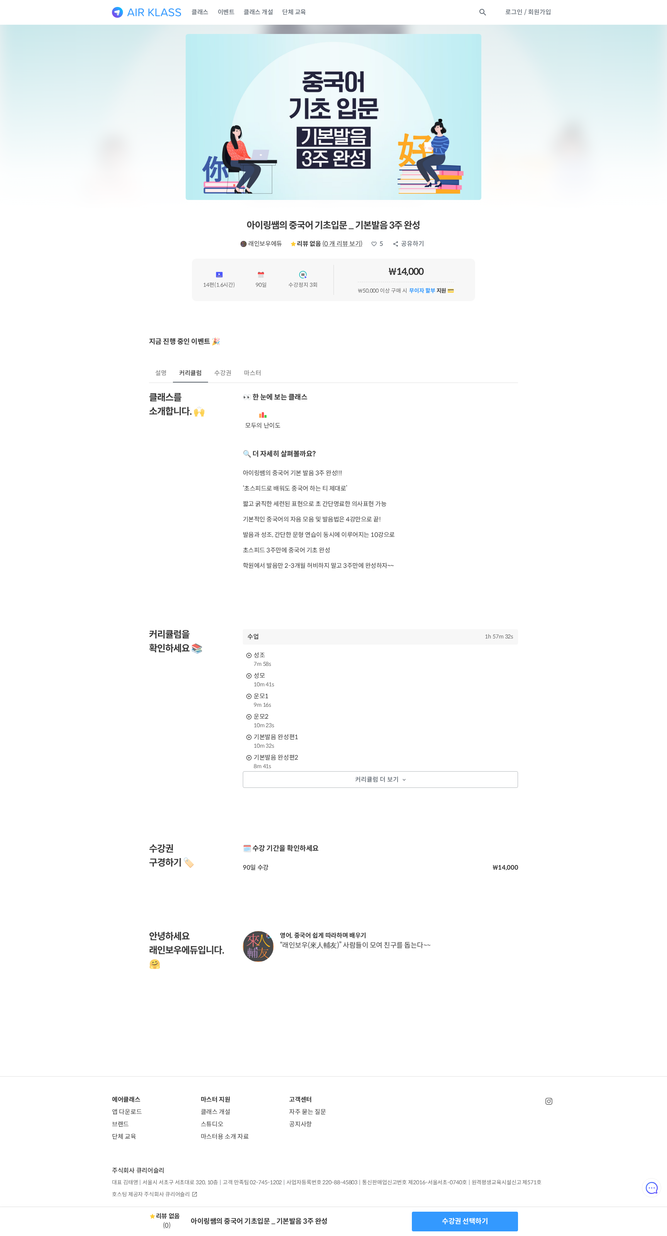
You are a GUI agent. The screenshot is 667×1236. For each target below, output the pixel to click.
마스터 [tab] (252, 373)
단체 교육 (294, 12)
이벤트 (226, 12)
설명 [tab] (161, 373)
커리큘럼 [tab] (190, 373)
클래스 (199, 12)
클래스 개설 (258, 12)
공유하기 (412, 244)
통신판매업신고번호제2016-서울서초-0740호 (414, 1182)
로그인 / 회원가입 (528, 12)
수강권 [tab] (223, 373)
